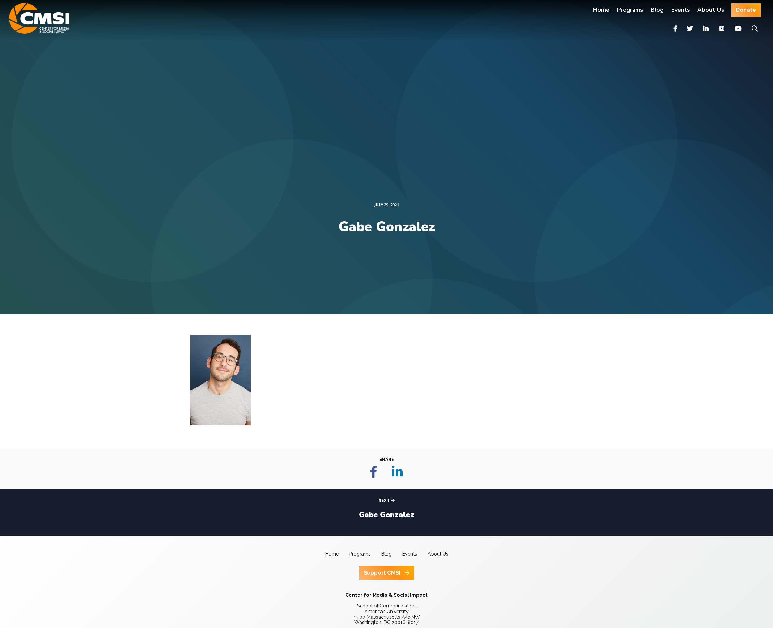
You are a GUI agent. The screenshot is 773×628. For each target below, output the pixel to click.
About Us (710, 10)
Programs (360, 554)
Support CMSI (383, 572)
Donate (746, 10)
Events (680, 10)
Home (601, 10)
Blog (657, 10)
